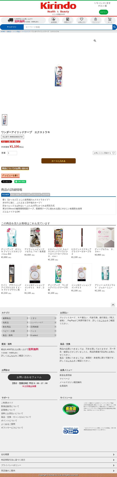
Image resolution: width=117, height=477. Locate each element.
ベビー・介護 (9, 331)
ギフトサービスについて (12, 427)
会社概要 (5, 454)
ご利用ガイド (7, 403)
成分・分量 (25, 194)
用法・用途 (15, 194)
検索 (114, 26)
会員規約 (64, 386)
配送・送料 (7, 344)
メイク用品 (16, 31)
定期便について (8, 410)
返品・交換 (65, 344)
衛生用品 (7, 327)
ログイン (103, 12)
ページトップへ (113, 305)
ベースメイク (26, 31)
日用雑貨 (35, 327)
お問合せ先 (36, 194)
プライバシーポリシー (11, 465)
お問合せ (6, 370)
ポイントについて (9, 420)
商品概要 (5, 194)
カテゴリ (6, 313)
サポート (6, 397)
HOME (3, 31)
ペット (34, 331)
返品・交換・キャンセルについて (16, 417)
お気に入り (81, 22)
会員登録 (54, 22)
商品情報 (45, 194)
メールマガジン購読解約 (71, 382)
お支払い (64, 313)
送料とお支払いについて (12, 413)
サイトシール (66, 397)
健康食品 (7, 318)
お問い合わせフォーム (29, 377)
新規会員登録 (66, 375)
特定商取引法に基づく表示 (13, 460)
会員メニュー (66, 370)
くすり (34, 318)
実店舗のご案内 (8, 470)
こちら (103, 320)
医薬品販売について (10, 406)
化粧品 (9, 31)
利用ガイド (67, 22)
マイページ (95, 22)
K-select (34, 335)
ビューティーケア (37, 322)
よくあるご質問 (8, 424)
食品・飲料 (8, 335)
